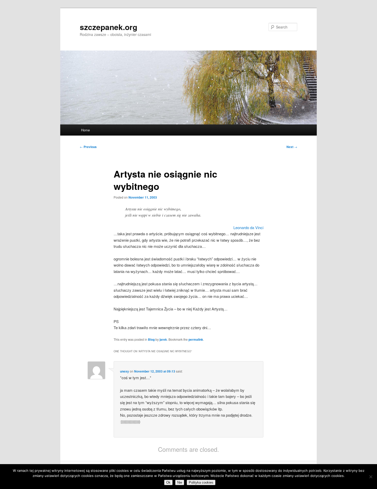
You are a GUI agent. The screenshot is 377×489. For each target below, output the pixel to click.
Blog (151, 339)
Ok (168, 482)
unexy (124, 371)
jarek (163, 339)
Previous (88, 146)
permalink (195, 339)
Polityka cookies (201, 482)
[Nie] (370, 476)
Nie (179, 482)
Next (291, 146)
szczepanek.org (108, 26)
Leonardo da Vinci (248, 227)
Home (85, 130)
